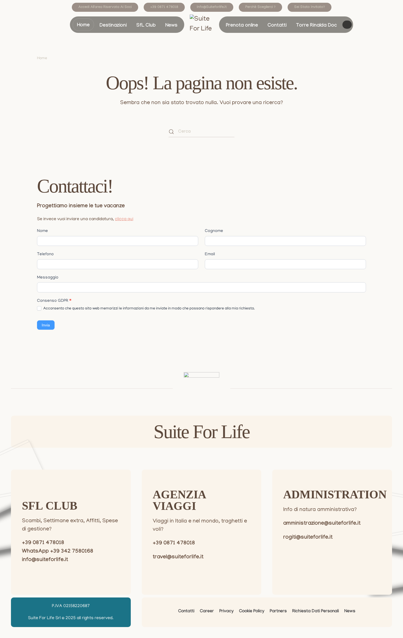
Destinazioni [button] (113, 26)
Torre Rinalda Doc (316, 26)
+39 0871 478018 (164, 7)
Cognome (214, 231)
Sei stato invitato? (309, 7)
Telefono (45, 254)
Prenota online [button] (242, 26)
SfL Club (146, 26)
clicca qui (124, 219)
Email (210, 254)
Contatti (277, 26)
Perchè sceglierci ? (260, 7)
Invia (46, 325)
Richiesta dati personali (315, 611)
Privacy (226, 611)
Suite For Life (201, 431)
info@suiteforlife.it (212, 7)
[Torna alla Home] (202, 25)
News (171, 26)
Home (83, 25)
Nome (42, 231)
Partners (278, 611)
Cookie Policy (251, 611)
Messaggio (47, 277)
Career (207, 611)
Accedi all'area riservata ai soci (105, 7)
